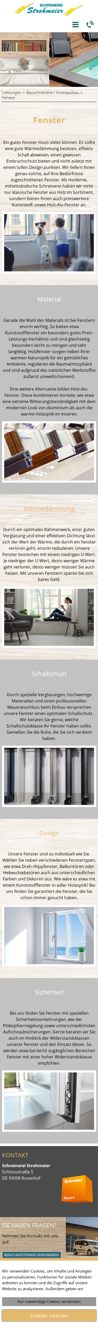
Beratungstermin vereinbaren (31, 1254)
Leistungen (11, 92)
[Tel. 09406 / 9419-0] (89, 24)
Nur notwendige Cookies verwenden (49, 1301)
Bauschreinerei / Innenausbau (52, 92)
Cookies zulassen (49, 1315)
